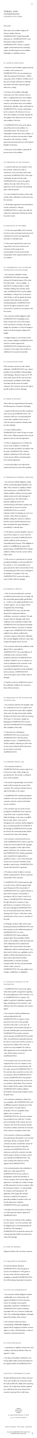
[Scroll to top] (33, 1434)
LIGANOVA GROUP (21, 1417)
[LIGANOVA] (18, 1412)
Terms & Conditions (10, 1426)
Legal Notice (28, 1426)
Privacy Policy (20, 1426)
